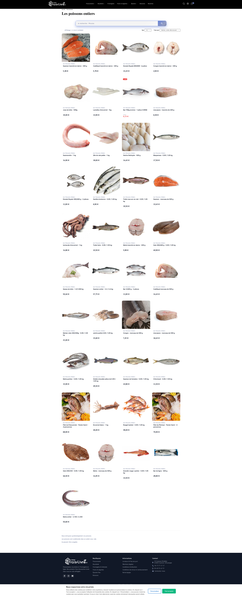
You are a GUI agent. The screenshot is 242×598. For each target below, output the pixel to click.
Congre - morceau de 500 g (133, 333)
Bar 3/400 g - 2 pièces (131, 289)
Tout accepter (169, 591)
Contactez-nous (160, 571)
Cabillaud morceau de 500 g (163, 289)
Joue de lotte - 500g (70, 110)
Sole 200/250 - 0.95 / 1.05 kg (73, 471)
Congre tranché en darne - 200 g (165, 66)
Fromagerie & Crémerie (100, 567)
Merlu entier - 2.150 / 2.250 (72, 517)
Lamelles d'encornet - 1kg (102, 110)
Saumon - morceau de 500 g (163, 199)
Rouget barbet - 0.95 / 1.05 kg (134, 425)
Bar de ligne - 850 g (160, 471)
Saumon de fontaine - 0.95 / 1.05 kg (136, 379)
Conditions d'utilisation (130, 567)
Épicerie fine (96, 572)
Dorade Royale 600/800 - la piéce (135, 66)
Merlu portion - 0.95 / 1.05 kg (73, 379)
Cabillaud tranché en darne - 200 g (105, 66)
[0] (192, 4)
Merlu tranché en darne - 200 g (134, 245)
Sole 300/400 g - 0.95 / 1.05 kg (164, 245)
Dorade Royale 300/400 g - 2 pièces (76, 199)
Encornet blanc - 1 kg (100, 425)
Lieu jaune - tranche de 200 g (163, 110)
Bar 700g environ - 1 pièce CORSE (135, 110)
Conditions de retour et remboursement (135, 570)
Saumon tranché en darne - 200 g (75, 66)
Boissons (95, 575)
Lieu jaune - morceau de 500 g (164, 333)
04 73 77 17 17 (160, 565)
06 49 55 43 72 (159, 568)
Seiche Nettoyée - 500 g (131, 155)
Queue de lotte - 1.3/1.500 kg (73, 289)
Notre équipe (127, 572)
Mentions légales (128, 564)
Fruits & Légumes (98, 570)
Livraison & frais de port (130, 561)
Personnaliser (154, 591)
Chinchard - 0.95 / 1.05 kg (162, 379)
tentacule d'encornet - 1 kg (72, 245)
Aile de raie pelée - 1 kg (101, 155)
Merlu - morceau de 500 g (102, 471)
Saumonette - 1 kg (69, 155)
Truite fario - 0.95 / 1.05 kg (102, 245)
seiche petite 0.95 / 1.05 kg (103, 333)
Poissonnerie (70, 9)
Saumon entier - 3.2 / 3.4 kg (103, 289)
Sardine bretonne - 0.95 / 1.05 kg (105, 199)
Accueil (63, 9)
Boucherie (96, 564)
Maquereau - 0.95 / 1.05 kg (163, 155)
